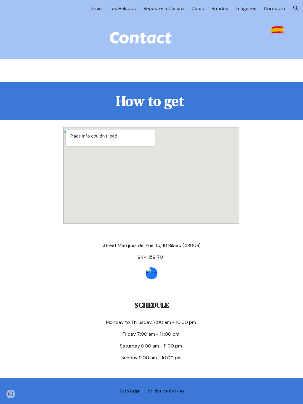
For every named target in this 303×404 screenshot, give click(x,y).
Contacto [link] (274, 8)
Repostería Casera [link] (164, 8)
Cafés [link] (197, 8)
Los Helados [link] (122, 8)
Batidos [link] (220, 8)
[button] (296, 8)
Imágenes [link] (246, 8)
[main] (140, 38)
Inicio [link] (96, 8)
